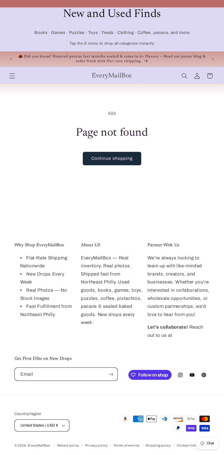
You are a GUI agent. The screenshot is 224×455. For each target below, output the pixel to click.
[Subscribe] (111, 374)
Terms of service (127, 445)
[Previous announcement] (11, 59)
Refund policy (68, 445)
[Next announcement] (213, 59)
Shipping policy (158, 445)
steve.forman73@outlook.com (181, 343)
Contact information (192, 445)
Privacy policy (96, 445)
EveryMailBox (39, 445)
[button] (12, 75)
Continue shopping (112, 158)
